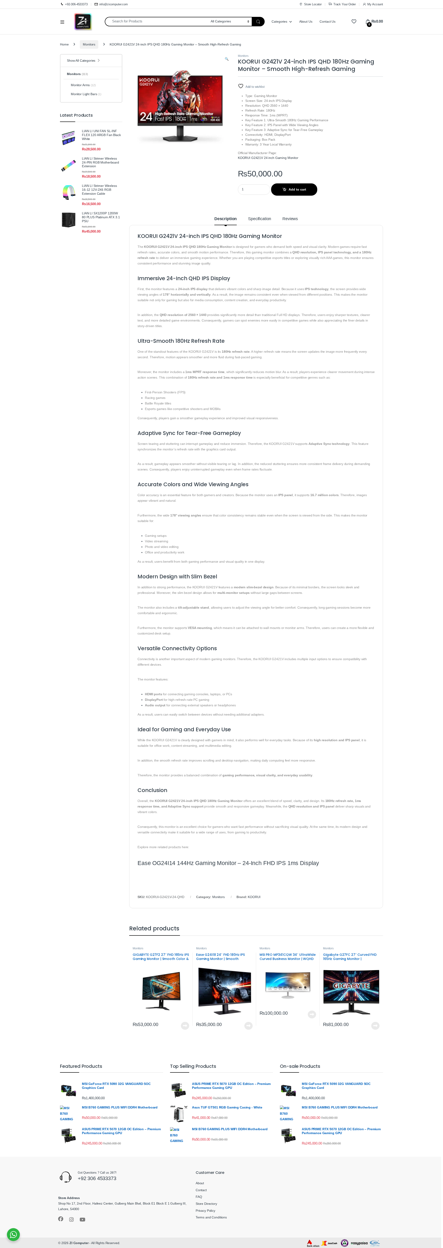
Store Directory (206, 1203)
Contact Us (327, 21)
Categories (279, 21)
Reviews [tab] (290, 219)
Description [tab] (225, 219)
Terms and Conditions (211, 1217)
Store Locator (313, 4)
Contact (201, 1190)
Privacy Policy (205, 1210)
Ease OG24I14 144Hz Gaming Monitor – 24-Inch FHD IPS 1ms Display (228, 863)
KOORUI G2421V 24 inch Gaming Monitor (268, 158)
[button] (227, 59)
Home (64, 44)
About (200, 1183)
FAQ (199, 1197)
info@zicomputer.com (113, 4)
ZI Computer (78, 1243)
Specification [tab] (259, 219)
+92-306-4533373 (76, 4)
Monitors (89, 44)
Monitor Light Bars (86, 94)
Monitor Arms (83, 85)
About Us (305, 21)
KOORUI (254, 897)
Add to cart (297, 189)
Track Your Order (344, 4)
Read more (185, 1026)
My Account (375, 4)
